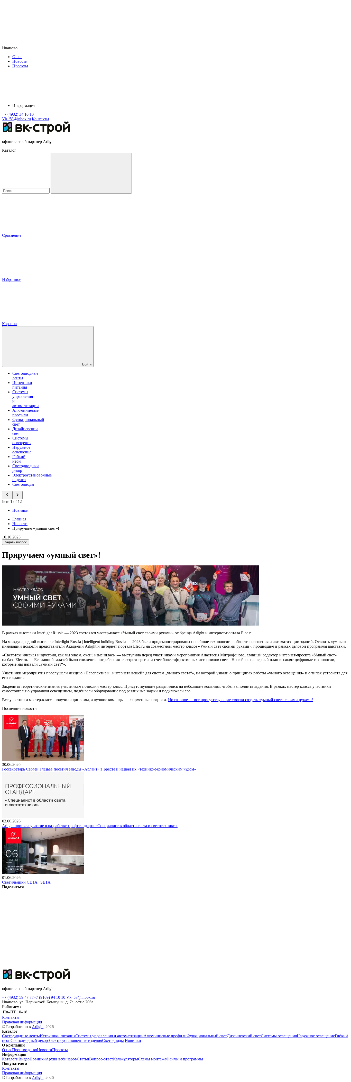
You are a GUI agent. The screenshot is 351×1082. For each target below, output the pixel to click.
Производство (24, 1050)
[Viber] (196, 926)
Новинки (20, 510)
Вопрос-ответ (101, 1059)
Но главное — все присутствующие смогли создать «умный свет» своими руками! (240, 700)
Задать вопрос (15, 542)
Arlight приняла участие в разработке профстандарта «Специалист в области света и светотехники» (90, 825)
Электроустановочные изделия (75, 1040)
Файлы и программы (184, 1059)
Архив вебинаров (61, 1059)
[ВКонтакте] (40, 926)
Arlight (37, 1026)
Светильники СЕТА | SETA (26, 882)
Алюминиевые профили (25, 412)
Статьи (83, 1059)
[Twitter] (118, 926)
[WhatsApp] (274, 926)
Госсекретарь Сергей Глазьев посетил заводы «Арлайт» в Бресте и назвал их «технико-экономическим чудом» (99, 769)
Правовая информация (22, 1022)
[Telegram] (40, 966)
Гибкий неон (18, 458)
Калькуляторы (125, 1059)
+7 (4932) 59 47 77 (18, 997)
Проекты (20, 66)
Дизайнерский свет (244, 1036)
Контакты (40, 119)
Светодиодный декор (29, 1040)
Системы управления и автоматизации (109, 1036)
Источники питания (22, 384)
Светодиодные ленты (21, 1036)
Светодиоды (23, 484)
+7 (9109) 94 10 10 (49, 997)
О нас (17, 56)
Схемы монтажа (152, 1059)
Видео (24, 1059)
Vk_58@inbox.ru (80, 997)
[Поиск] (91, 173)
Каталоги (10, 1059)
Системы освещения (21, 440)
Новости (19, 61)
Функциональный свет (207, 1036)
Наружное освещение (21, 449)
